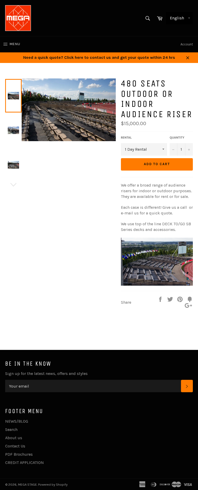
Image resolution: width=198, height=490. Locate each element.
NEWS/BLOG (16, 421)
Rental (126, 137)
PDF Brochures (19, 454)
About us (13, 437)
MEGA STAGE (27, 484)
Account (186, 44)
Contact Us (15, 446)
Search (11, 429)
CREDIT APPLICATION (24, 462)
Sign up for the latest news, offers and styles (46, 373)
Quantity (177, 137)
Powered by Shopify (53, 484)
